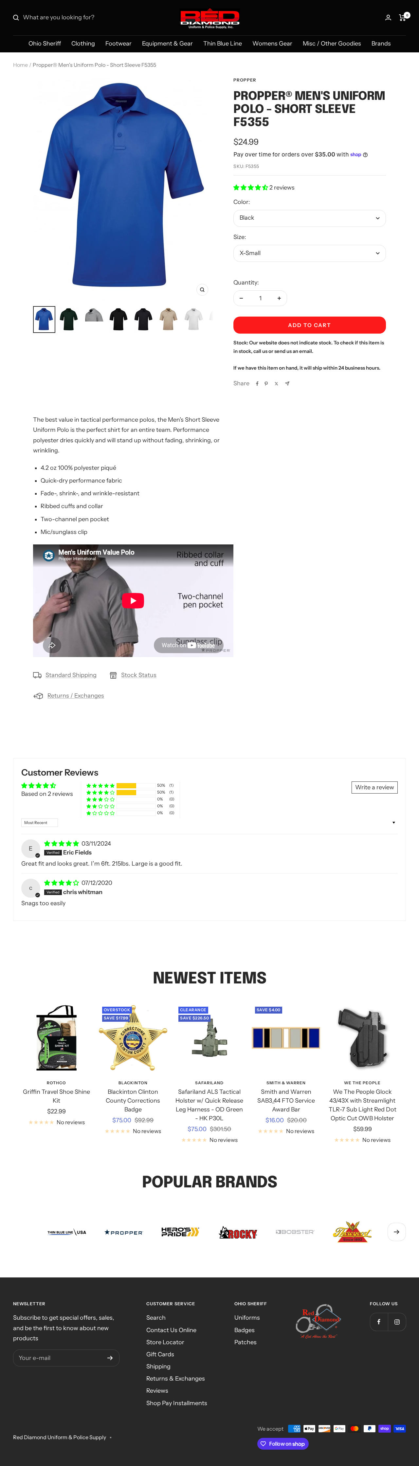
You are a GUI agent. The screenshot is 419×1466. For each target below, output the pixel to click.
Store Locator (165, 1342)
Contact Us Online (171, 1330)
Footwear (118, 43)
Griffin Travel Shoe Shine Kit (56, 1096)
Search (156, 1317)
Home (20, 65)
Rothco (56, 1082)
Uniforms (247, 1317)
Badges (244, 1330)
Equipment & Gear (167, 43)
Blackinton (133, 1082)
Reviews (157, 1390)
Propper (244, 79)
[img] (62, 843)
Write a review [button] (374, 787)
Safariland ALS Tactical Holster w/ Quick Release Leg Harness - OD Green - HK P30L (209, 1105)
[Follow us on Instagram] (397, 1322)
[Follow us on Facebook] (379, 1322)
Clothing (83, 43)
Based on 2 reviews (47, 793)
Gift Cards (160, 1354)
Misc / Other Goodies (332, 43)
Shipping (158, 1366)
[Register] (110, 1358)
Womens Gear (272, 43)
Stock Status (138, 675)
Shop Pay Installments (176, 1403)
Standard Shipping (71, 675)
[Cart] (402, 17)
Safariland (209, 1082)
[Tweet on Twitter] (276, 383)
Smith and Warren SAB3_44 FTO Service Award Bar (286, 1100)
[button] (251, 187)
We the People (362, 1082)
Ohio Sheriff (44, 43)
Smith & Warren (286, 1082)
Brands (381, 43)
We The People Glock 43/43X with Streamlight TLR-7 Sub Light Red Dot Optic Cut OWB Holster (362, 1105)
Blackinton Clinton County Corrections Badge (133, 1100)
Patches (245, 1342)
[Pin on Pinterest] (266, 383)
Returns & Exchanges (175, 1378)
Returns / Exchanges (75, 695)
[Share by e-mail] (287, 383)
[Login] (388, 17)
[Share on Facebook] (257, 383)
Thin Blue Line (222, 43)
